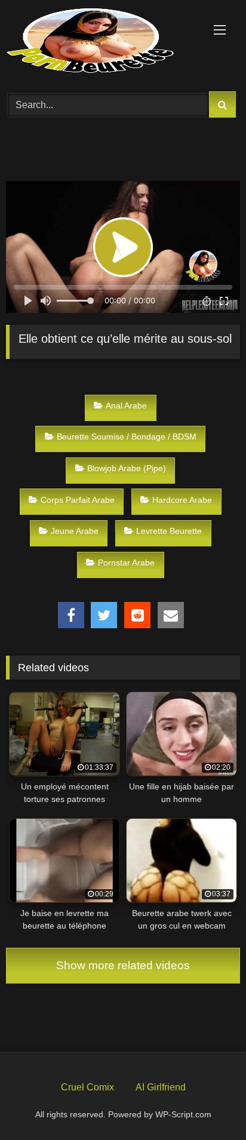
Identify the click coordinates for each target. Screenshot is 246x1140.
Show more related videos (123, 965)
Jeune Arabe (75, 531)
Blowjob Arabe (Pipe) (126, 468)
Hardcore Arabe (182, 500)
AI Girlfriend (161, 1087)
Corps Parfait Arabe (78, 500)
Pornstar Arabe (126, 562)
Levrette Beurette (169, 531)
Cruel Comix (87, 1087)
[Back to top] (209, 1103)
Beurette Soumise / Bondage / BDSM (126, 436)
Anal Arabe (126, 405)
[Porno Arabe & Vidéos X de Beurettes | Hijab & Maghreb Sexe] (101, 42)
